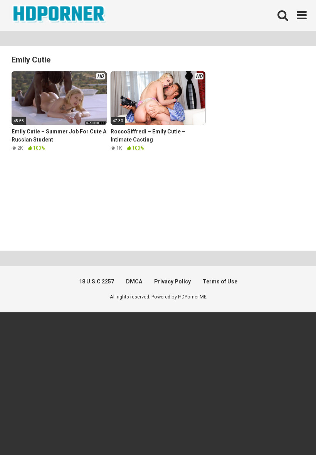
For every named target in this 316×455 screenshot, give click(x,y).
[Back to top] (290, 432)
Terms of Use (220, 281)
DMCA (134, 281)
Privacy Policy (172, 281)
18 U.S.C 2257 (96, 281)
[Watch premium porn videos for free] (60, 15)
